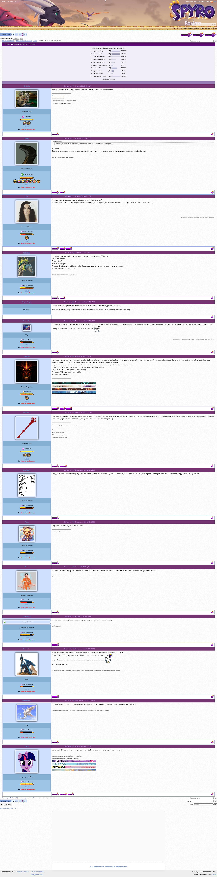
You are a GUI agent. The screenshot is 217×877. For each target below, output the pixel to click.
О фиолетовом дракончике (24, 40)
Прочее (35, 40)
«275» (27, 241)
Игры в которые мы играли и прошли (50, 40)
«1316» (26, 401)
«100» (27, 689)
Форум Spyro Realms (8, 40)
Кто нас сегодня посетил (8, 808)
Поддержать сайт (37, 875)
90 (73, 746)
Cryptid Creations (23, 872)
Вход (24, 21)
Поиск (215, 28)
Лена (27, 522)
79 (73, 252)
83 (73, 412)
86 (73, 567)
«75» (26, 510)
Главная (8, 16)
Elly (27, 196)
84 (73, 470)
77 (73, 138)
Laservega (26, 252)
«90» (26, 604)
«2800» (26, 185)
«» (27, 312)
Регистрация (15, 19)
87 (73, 616)
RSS (215, 1)
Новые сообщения (206, 28)
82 (73, 356)
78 (73, 196)
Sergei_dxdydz (27, 302)
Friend (27, 746)
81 (73, 321)
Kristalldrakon (26, 700)
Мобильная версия (37, 872)
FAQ (174, 28)
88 (73, 649)
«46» (26, 555)
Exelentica (26, 649)
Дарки (27, 138)
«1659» (26, 127)
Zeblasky (16, 38)
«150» (27, 290)
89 (73, 700)
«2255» (26, 458)
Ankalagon (26, 412)
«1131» (27, 637)
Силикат (27, 356)
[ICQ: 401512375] (69, 408)
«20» (26, 735)
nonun (21, 38)
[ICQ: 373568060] (69, 248)
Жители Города (181, 28)
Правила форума (193, 28)
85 (73, 522)
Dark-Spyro (27, 616)
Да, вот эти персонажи (58, 95)
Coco (27, 567)
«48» (26, 345)
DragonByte (27, 321)
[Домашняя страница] (63, 192)
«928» (27, 786)
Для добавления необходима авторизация (108, 867)
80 (73, 302)
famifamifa (26, 470)
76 (73, 86)
